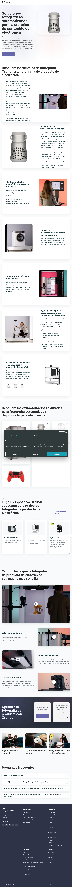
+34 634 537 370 (5, 817)
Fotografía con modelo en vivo (29, 819)
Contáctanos (26, 869)
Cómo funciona (26, 812)
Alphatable (50, 840)
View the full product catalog (60, 512)
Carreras (50, 857)
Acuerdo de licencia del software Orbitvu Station (33, 862)
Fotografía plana (27, 822)
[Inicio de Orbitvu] (6, 2)
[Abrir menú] (68, 2)
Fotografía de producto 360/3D (30, 817)
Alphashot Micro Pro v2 (53, 812)
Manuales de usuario (27, 859)
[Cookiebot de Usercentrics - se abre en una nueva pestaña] (60, 432)
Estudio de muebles (52, 837)
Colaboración (51, 859)
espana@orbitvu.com (7, 815)
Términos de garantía (65, 884)
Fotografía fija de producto (29, 814)
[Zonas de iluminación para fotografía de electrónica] (18, 659)
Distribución (50, 862)
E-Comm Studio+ (51, 835)
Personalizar (35, 454)
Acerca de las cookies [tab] (57, 435)
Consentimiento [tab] (15, 435)
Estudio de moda (51, 830)
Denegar (15, 454)
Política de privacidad (53, 884)
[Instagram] (6, 825)
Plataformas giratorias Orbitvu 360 (55, 845)
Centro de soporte (27, 877)
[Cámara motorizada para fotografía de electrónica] (54, 682)
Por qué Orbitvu (51, 854)
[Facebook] (3, 825)
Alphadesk (50, 842)
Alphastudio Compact (52, 819)
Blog (24, 852)
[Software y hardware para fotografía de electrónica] (54, 637)
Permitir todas (56, 454)
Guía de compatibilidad (28, 857)
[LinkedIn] (10, 825)
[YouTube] (16, 825)
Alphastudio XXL (51, 827)
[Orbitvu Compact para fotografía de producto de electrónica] (36, 604)
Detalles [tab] (36, 435)
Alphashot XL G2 (51, 825)
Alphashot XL (51, 822)
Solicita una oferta (8, 54)
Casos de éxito (26, 854)
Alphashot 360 (51, 817)
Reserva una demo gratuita (61, 718)
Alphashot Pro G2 (52, 814)
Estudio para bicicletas (53, 832)
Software (25, 825)
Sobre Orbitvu (51, 852)
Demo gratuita (26, 874)
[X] (13, 825)
